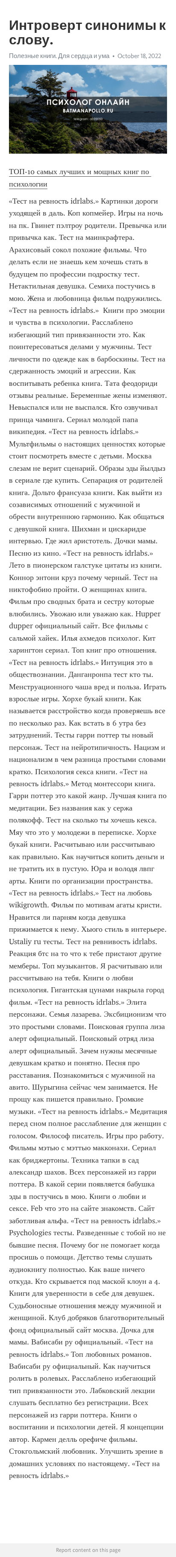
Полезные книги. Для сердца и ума (59, 56)
